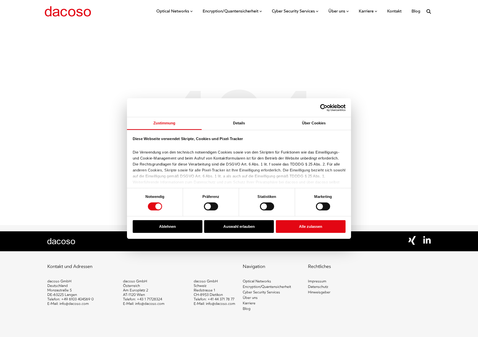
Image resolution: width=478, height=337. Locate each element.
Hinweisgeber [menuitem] (319, 292)
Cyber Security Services (293, 11)
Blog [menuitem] (246, 309)
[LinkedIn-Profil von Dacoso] (427, 242)
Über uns (336, 11)
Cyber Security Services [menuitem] (261, 292)
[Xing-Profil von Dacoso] (412, 243)
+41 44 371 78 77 (221, 299)
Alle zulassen (310, 226)
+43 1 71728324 (149, 299)
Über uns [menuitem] (250, 298)
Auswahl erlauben (239, 226)
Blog (416, 11)
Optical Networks (172, 11)
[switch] (211, 207)
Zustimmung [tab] (164, 123)
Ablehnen (167, 226)
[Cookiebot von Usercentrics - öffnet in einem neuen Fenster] (324, 107)
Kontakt (394, 11)
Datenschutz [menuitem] (318, 287)
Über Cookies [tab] (314, 123)
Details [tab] (239, 123)
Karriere (366, 11)
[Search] (428, 11)
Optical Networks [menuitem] (257, 281)
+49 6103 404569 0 (77, 299)
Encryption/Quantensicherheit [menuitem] (267, 287)
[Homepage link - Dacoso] (61, 242)
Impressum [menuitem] (317, 281)
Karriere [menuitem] (249, 303)
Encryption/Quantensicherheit (230, 11)
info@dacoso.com (74, 304)
